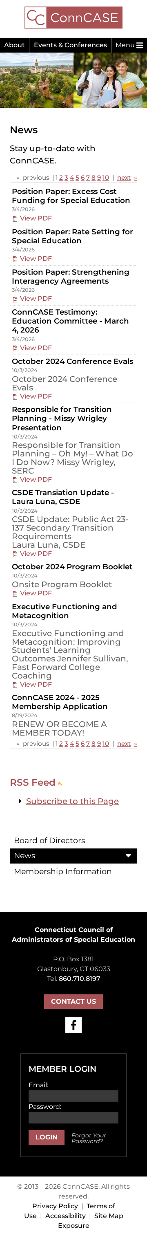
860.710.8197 (79, 979)
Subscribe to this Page (72, 801)
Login (47, 1137)
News (24, 855)
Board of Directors (49, 840)
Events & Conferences (70, 45)
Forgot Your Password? (88, 1138)
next (124, 177)
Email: (38, 1085)
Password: (45, 1106)
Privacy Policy (55, 1206)
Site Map (108, 1216)
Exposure (73, 1225)
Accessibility (65, 1216)
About (14, 45)
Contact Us (73, 1001)
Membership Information (63, 871)
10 (105, 177)
